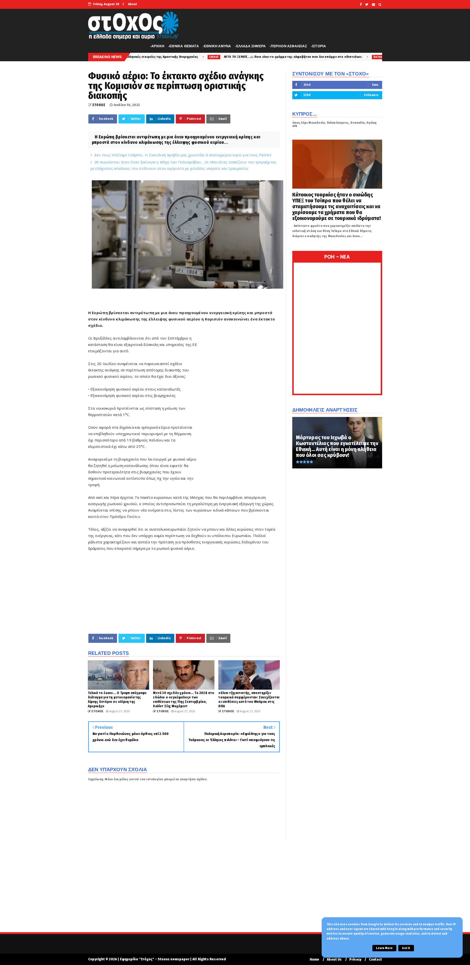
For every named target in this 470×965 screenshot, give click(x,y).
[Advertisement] (239, 409)
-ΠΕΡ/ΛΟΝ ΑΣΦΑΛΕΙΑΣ (288, 46)
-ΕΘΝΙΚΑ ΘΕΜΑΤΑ (183, 46)
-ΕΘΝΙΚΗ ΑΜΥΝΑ (217, 46)
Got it (406, 948)
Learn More (384, 948)
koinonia (316, 57)
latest (150, 57)
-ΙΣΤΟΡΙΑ (318, 46)
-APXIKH (157, 46)
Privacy (355, 959)
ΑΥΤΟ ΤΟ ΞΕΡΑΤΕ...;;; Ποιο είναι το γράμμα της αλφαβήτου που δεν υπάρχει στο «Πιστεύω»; (229, 57)
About (132, 4)
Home (314, 959)
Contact (375, 959)
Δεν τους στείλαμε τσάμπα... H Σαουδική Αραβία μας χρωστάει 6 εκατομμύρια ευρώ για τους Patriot (182, 154)
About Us (334, 959)
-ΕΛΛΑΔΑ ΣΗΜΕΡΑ (250, 46)
